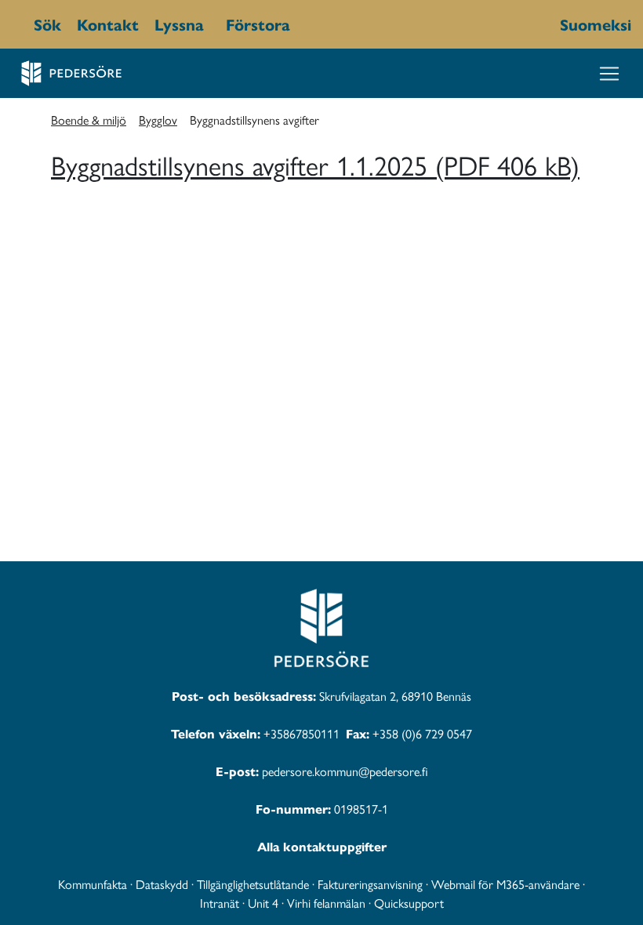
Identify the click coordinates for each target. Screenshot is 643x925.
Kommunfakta (92, 884)
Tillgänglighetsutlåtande (253, 884)
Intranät (219, 903)
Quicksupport (409, 903)
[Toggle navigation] (609, 74)
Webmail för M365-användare (505, 884)
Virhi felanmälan (326, 903)
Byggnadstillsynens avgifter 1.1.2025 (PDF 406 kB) (315, 164)
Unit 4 (263, 903)
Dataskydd (162, 884)
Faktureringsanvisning (370, 884)
